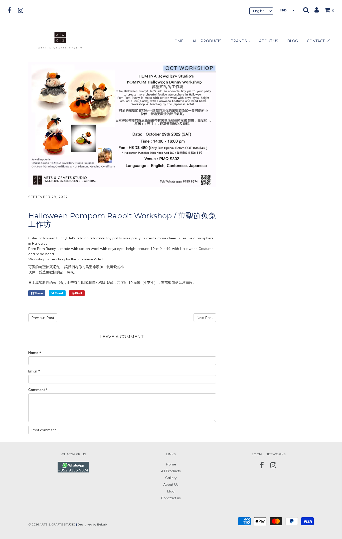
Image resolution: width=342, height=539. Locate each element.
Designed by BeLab (92, 524)
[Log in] (314, 10)
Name (34, 352)
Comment (38, 389)
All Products (171, 471)
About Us (171, 484)
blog (171, 491)
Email (34, 371)
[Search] (306, 10)
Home (171, 464)
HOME (178, 41)
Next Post (205, 317)
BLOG (292, 41)
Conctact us (171, 498)
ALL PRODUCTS (207, 41)
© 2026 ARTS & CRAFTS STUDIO (51, 524)
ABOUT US (268, 41)
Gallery (171, 477)
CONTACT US (318, 41)
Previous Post (43, 317)
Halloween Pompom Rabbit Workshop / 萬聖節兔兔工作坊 (122, 220)
